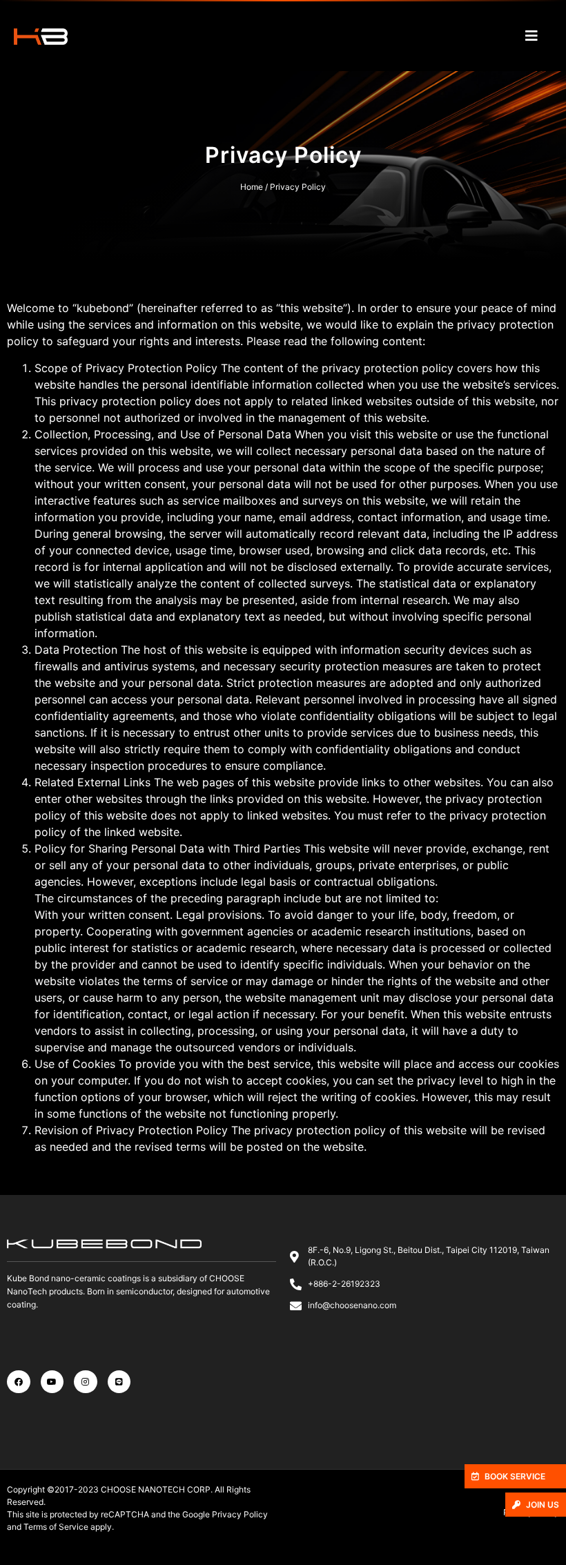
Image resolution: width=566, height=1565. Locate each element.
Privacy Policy (240, 1514)
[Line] (119, 1382)
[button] (515, 1476)
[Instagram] (85, 1382)
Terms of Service (55, 1527)
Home (251, 187)
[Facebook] (18, 1382)
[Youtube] (52, 1382)
